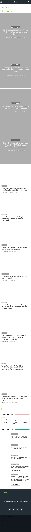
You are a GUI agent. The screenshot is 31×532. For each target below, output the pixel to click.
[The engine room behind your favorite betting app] (6, 457)
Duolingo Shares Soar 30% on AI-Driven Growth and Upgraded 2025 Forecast (15, 189)
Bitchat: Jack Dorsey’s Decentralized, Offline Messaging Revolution (14, 248)
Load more (15, 484)
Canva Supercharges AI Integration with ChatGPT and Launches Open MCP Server (15, 398)
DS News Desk (5, 192)
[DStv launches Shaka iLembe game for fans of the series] (15, 263)
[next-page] (12, 409)
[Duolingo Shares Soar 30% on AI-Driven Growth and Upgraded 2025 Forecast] (15, 175)
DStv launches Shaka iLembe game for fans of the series (15, 277)
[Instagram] (13, 509)
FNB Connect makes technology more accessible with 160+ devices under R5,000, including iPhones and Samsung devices (20, 478)
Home (3, 7)
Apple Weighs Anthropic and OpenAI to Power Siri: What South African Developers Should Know (15, 337)
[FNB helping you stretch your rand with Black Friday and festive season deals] (15, 69)
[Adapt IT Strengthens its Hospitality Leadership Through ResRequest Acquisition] (15, 203)
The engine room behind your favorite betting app (19, 457)
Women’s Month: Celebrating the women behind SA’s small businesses (19, 437)
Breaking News (15, 464)
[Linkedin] (17, 509)
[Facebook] (9, 509)
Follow (15, 418)
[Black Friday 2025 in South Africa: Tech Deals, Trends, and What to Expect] (15, 32)
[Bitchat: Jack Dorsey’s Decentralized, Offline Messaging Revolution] (15, 234)
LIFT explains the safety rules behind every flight (19, 447)
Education (4, 185)
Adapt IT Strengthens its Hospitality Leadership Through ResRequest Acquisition (14, 219)
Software (4, 214)
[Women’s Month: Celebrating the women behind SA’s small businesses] (6, 436)
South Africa (14, 434)
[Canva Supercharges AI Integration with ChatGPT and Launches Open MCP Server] (15, 383)
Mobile (3, 363)
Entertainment (5, 273)
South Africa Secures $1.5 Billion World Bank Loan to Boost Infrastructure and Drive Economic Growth (20, 468)
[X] (21, 509)
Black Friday (15, 27)
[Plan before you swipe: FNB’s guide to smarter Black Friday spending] (15, 107)
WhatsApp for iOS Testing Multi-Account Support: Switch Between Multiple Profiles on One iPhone (13, 368)
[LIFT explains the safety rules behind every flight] (6, 446)
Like (6, 418)
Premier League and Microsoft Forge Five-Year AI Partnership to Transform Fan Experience (14, 307)
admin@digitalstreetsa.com (18, 506)
